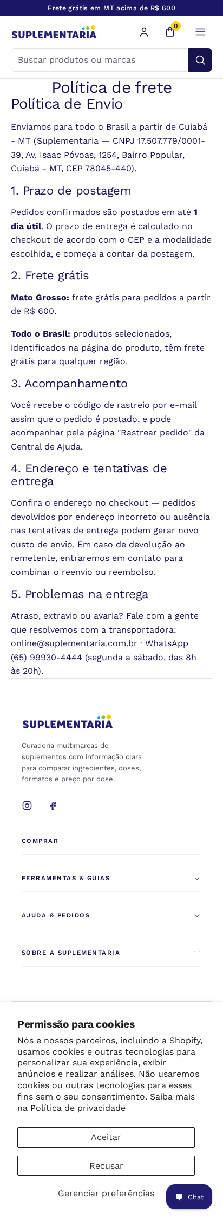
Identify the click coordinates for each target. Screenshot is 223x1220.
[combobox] (99, 60)
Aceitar (106, 1137)
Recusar (106, 1166)
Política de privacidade (78, 1108)
